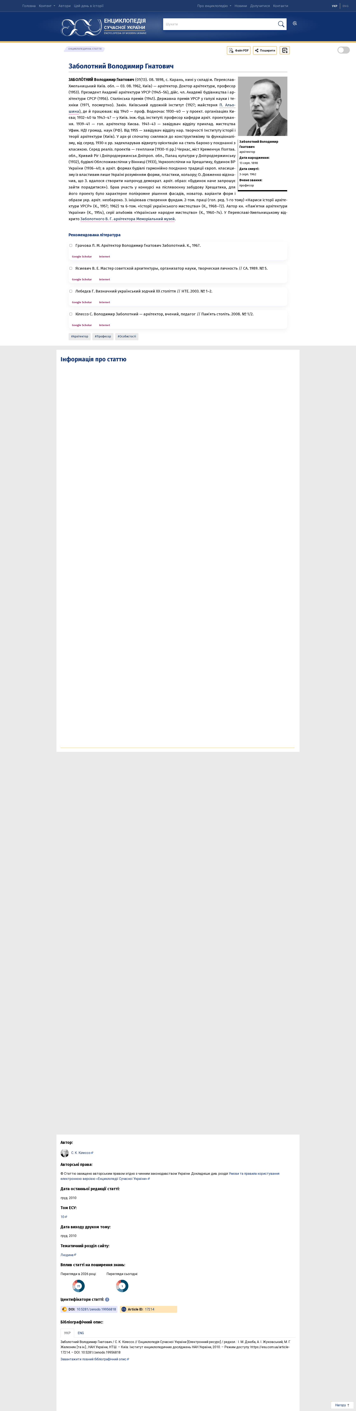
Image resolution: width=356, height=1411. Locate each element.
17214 (149, 1309)
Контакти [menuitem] (280, 6)
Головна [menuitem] (29, 6)
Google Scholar (82, 256)
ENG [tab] (81, 1333)
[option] (345, 6)
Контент (46, 6)
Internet (104, 256)
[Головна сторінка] (81, 26)
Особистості (127, 336)
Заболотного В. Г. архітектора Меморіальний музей (127, 218)
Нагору (341, 1405)
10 (62, 1217)
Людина (67, 1255)
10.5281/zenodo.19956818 (96, 1309)
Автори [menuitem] (65, 6)
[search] (294, 24)
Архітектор (80, 336)
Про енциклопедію (213, 6)
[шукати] (281, 24)
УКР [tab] (67, 1333)
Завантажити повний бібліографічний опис (93, 1359)
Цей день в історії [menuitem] (88, 6)
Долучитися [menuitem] (260, 6)
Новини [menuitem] (241, 6)
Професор (104, 336)
